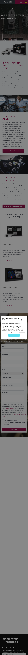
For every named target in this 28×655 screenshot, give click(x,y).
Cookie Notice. (22, 332)
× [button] (25, 319)
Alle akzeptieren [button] (14, 335)
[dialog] (14, 327)
